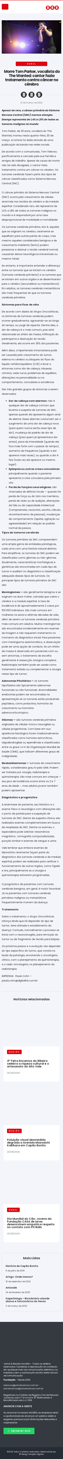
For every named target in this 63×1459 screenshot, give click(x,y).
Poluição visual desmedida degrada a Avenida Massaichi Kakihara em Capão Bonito (28, 1142)
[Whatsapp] (57, 8)
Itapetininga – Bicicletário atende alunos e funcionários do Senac (28, 1300)
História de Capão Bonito (22, 1266)
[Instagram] (52, 8)
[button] (24, 95)
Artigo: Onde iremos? (19, 1277)
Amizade (11, 1287)
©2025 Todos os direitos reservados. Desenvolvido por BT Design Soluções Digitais (31, 1453)
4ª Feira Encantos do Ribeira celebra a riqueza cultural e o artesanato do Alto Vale (28, 1063)
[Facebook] (48, 8)
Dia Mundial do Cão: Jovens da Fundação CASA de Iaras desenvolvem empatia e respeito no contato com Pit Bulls (31, 1223)
